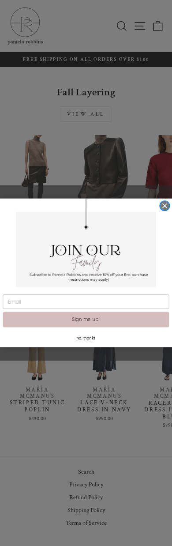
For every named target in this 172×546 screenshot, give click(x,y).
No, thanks (86, 338)
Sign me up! (85, 319)
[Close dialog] (165, 206)
